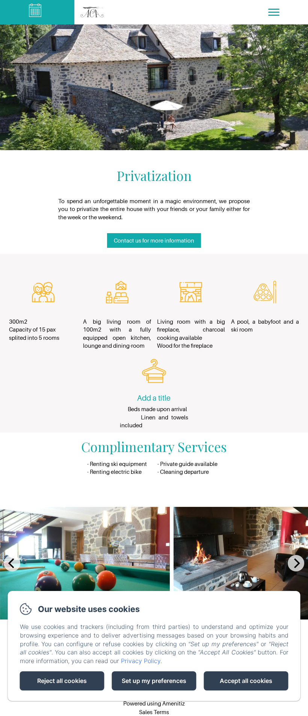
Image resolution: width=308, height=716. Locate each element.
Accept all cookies (246, 680)
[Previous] (12, 563)
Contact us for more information (154, 240)
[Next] (296, 563)
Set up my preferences (154, 680)
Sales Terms (154, 711)
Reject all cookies (62, 680)
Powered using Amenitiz (154, 703)
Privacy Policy (140, 661)
